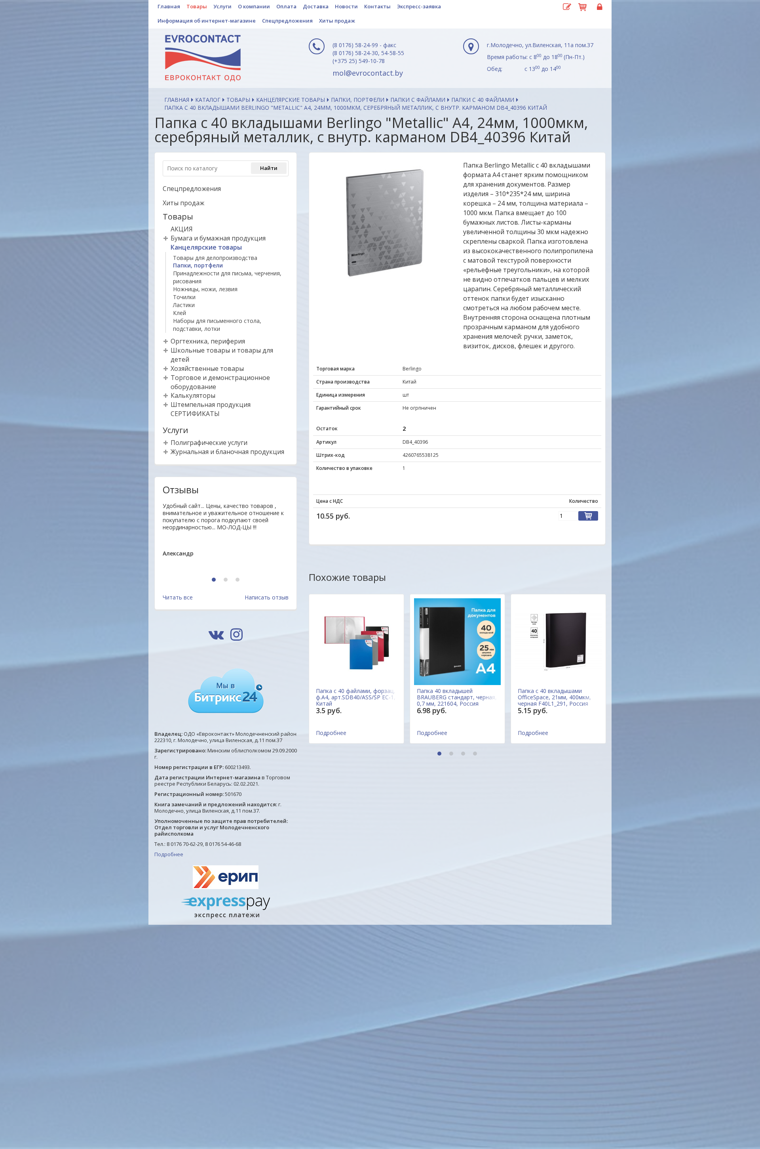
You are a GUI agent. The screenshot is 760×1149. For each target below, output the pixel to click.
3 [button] (238, 580)
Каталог (207, 99)
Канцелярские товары (290, 99)
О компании (254, 6)
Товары (196, 6)
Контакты (377, 6)
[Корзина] (583, 6)
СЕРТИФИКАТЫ (195, 413)
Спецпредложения (287, 20)
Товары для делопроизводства (215, 257)
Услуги (222, 6)
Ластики (184, 305)
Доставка (316, 6)
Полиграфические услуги (209, 442)
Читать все (178, 597)
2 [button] (227, 580)
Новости (346, 6)
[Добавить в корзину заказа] (588, 516)
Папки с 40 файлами (482, 99)
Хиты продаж (337, 20)
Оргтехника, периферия (208, 341)
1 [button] (215, 580)
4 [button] (476, 754)
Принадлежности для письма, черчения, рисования (227, 277)
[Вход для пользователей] (598, 7)
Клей (179, 313)
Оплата (286, 6)
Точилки (184, 297)
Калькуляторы (193, 395)
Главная (169, 6)
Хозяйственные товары (207, 368)
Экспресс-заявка (419, 6)
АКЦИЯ (182, 229)
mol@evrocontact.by (367, 73)
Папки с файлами (417, 99)
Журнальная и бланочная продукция (227, 451)
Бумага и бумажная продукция (218, 238)
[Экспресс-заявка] (567, 7)
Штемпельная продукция (211, 404)
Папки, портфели (357, 99)
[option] (226, 536)
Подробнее (168, 854)
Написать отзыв (267, 597)
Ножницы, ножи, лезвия (205, 289)
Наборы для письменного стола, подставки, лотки (217, 324)
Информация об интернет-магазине (207, 20)
